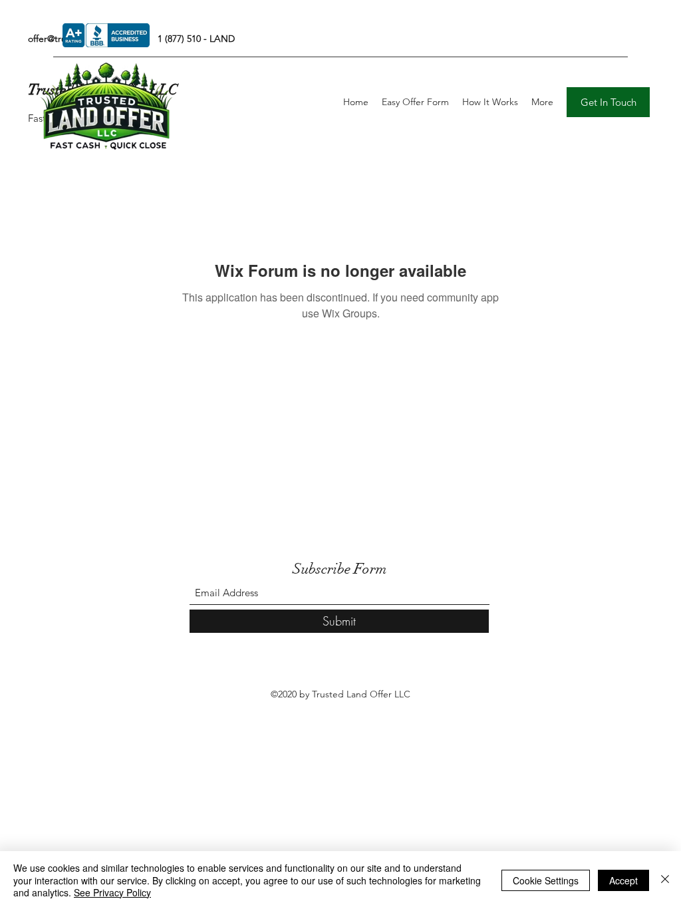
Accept (623, 880)
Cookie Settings (546, 880)
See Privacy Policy (112, 892)
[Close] (665, 880)
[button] (608, 102)
